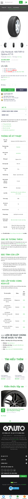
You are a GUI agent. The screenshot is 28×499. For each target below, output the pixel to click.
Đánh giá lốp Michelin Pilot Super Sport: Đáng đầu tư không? (15, 409)
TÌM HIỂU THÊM (14, 359)
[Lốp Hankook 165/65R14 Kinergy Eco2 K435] (21, 368)
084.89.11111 (7, 77)
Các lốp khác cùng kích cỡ (8, 130)
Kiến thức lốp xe (14, 386)
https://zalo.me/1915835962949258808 (14, 349)
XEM (24, 300)
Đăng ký (23, 476)
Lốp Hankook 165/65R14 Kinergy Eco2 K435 (20, 376)
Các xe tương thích (7, 126)
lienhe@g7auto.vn (21, 435)
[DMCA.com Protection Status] (14, 482)
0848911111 (10, 94)
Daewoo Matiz (7, 245)
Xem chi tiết (15, 439)
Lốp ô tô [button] (3, 459)
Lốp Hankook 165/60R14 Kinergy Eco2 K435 (6, 376)
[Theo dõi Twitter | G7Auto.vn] (5, 470)
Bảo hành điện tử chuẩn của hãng (18, 220)
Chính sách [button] (4, 463)
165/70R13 (18, 153)
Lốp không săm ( (14, 192)
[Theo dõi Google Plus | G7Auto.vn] (8, 470)
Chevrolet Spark (19, 243)
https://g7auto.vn (11, 343)
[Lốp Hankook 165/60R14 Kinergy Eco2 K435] (7, 368)
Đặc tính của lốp (6, 128)
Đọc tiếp (3, 415)
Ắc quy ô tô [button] (4, 456)
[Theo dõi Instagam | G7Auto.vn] (11, 470)
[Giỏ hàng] (26, 2)
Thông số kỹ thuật (7, 124)
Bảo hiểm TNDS (20, 71)
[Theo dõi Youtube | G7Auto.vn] (14, 470)
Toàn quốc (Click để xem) (18, 345)
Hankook (18, 147)
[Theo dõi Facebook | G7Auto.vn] (2, 470)
